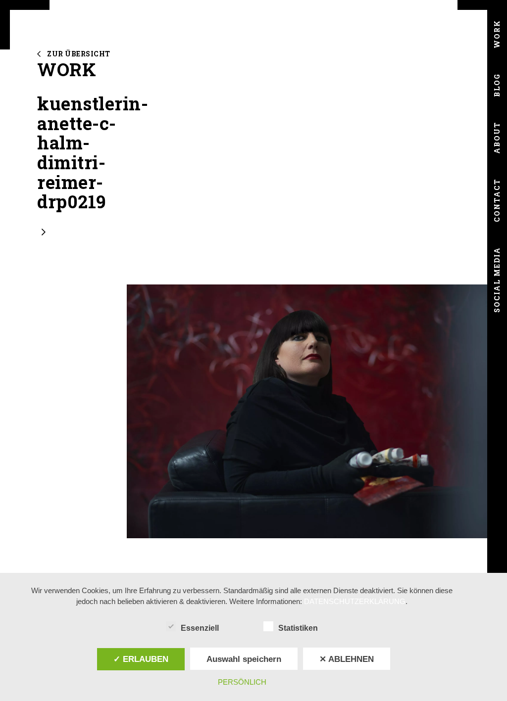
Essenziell (200, 628)
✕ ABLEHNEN (346, 658)
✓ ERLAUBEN (140, 658)
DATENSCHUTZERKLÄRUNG (355, 601)
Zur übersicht (78, 53)
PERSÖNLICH (242, 682)
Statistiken (298, 628)
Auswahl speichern (243, 658)
